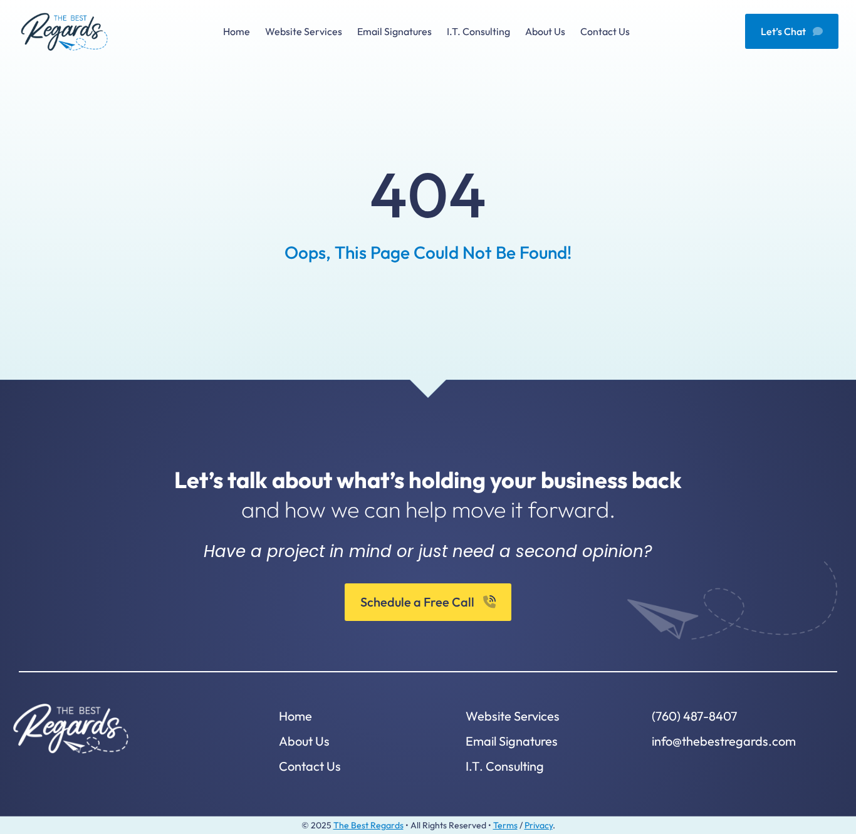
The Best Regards (368, 825)
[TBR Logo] (64, 17)
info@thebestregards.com (724, 741)
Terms (505, 825)
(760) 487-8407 (695, 716)
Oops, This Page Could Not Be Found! (428, 252)
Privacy (539, 825)
